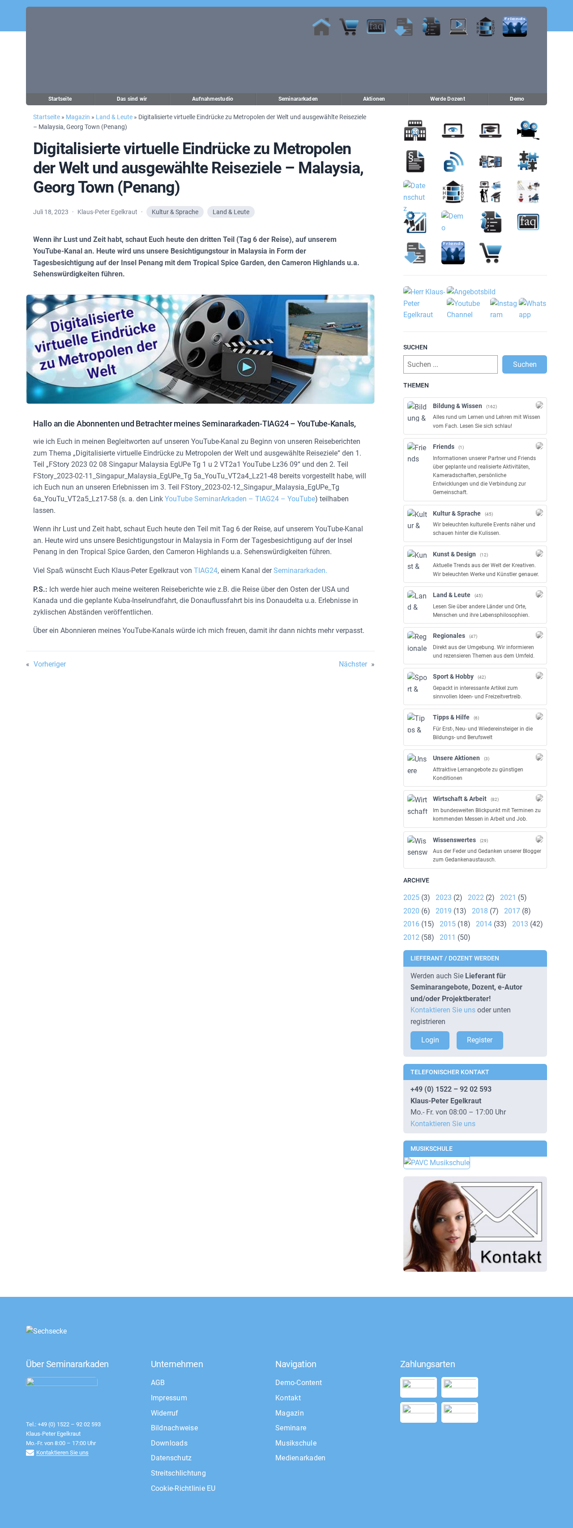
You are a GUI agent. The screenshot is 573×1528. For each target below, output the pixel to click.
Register (479, 1040)
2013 (520, 924)
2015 (448, 924)
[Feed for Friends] (539, 445)
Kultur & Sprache (175, 211)
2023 (444, 897)
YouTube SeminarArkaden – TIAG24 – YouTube (240, 499)
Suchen (525, 364)
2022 (476, 897)
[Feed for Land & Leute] (539, 594)
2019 (444, 911)
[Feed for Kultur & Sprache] (539, 512)
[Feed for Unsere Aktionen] (539, 757)
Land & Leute (114, 117)
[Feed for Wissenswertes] (539, 839)
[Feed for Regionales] (539, 634)
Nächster (353, 664)
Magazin (78, 117)
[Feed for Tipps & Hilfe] (539, 716)
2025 (411, 897)
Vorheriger (50, 664)
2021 (508, 897)
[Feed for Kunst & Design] (539, 553)
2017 (512, 911)
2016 (411, 924)
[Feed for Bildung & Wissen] (539, 405)
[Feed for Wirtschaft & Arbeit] (539, 797)
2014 (484, 924)
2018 (480, 911)
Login (430, 1040)
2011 (448, 937)
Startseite (46, 117)
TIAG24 (206, 570)
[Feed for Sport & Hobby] (539, 675)
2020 (411, 911)
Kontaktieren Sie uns (443, 1010)
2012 (411, 937)
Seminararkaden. (300, 570)
